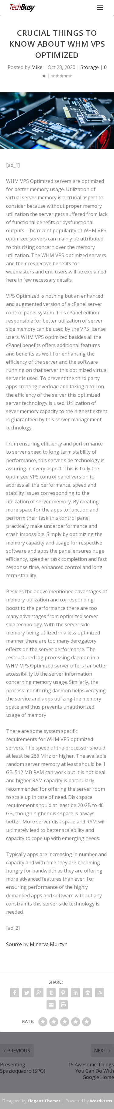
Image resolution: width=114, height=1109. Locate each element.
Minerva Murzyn (48, 944)
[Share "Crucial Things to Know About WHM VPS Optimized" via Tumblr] (51, 993)
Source (14, 944)
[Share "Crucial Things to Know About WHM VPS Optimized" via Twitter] (27, 993)
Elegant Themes (44, 1101)
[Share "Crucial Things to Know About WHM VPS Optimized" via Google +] (39, 993)
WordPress (101, 1101)
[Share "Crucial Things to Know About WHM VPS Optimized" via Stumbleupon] (100, 993)
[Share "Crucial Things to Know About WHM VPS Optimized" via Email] (51, 1005)
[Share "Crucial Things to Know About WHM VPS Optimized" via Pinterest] (63, 993)
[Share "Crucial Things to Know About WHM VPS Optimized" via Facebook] (15, 993)
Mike (37, 67)
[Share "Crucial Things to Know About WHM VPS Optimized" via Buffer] (87, 993)
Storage (90, 67)
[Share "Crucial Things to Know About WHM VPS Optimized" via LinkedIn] (75, 993)
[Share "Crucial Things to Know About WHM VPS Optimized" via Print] (63, 1005)
